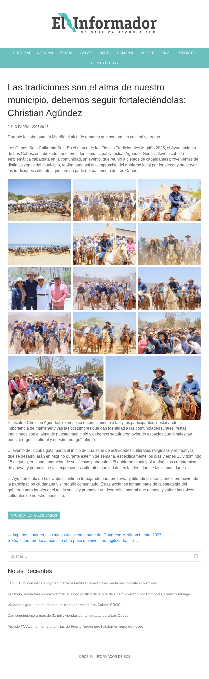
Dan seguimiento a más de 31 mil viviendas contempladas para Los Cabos (68, 615)
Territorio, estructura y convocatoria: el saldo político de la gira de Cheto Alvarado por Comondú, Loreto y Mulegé (99, 594)
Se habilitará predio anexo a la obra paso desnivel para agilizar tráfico (73, 540)
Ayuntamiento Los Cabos (34, 515)
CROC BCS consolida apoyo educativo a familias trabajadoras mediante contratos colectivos (82, 583)
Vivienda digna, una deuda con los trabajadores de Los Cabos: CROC (64, 605)
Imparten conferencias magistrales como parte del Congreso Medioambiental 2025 (85, 535)
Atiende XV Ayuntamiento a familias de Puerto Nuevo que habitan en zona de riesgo (75, 626)
